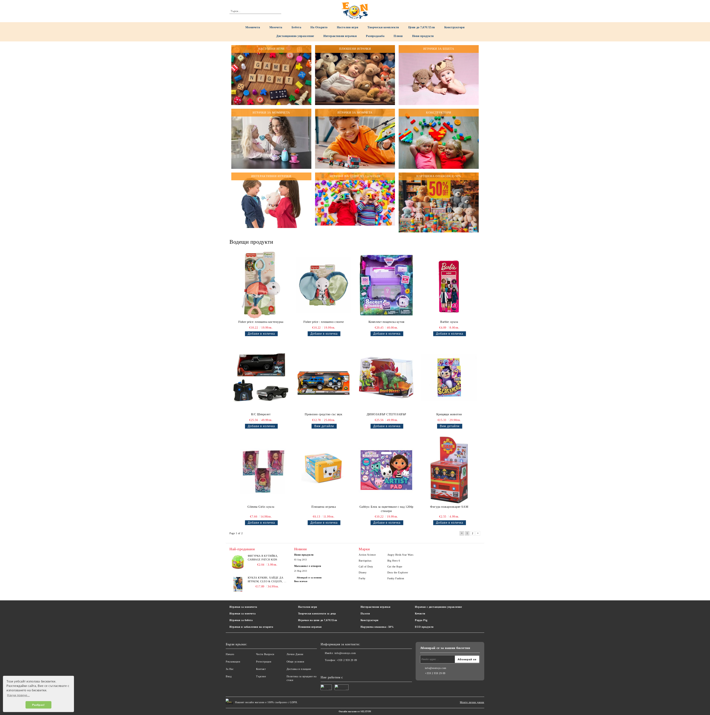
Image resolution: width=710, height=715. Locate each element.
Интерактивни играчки (340, 36)
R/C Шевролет (261, 414)
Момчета (275, 27)
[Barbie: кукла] (449, 285)
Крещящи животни (449, 414)
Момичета (252, 27)
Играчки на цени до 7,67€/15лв (317, 620)
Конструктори (454, 27)
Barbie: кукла (449, 321)
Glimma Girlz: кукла (260, 506)
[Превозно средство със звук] (323, 377)
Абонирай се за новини (309, 577)
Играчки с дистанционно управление (438, 607)
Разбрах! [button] (38, 704)
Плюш (398, 36)
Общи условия (295, 661)
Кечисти (420, 613)
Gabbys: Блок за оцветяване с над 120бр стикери (386, 509)
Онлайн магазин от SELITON (355, 711)
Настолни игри (347, 27)
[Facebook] (324, 668)
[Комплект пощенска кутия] (386, 285)
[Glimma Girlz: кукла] (261, 470)
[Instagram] (332, 668)
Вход (228, 676)
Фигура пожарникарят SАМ (449, 506)
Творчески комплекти (383, 27)
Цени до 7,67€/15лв (421, 27)
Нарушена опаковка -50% (377, 627)
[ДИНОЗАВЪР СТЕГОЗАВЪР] (386, 377)
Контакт (261, 669)
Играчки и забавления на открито (251, 627)
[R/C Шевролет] (261, 377)
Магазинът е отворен (307, 566)
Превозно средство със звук (323, 414)
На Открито (319, 27)
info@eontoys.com (345, 653)
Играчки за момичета (243, 607)
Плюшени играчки (310, 627)
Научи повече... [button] (18, 695)
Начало (230, 654)
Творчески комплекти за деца (317, 613)
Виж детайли (324, 426)
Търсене (261, 676)
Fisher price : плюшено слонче (323, 321)
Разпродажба (375, 36)
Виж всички (300, 581)
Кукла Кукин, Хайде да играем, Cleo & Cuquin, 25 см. (267, 579)
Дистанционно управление (295, 36)
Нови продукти (423, 36)
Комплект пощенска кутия (386, 321)
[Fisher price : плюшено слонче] (323, 285)
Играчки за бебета (241, 620)
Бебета (296, 27)
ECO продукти (424, 627)
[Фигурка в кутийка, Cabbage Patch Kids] (237, 562)
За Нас (230, 669)
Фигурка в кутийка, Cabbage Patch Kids (263, 558)
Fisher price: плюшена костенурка (260, 321)
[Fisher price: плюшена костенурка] (261, 285)
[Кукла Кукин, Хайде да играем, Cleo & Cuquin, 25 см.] (237, 584)
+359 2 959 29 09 (347, 660)
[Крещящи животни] (449, 377)
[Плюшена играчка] (323, 470)
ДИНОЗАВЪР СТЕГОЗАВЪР (386, 414)
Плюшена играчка (323, 506)
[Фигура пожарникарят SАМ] (449, 470)
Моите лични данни (472, 702)
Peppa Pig (421, 620)
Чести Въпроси (265, 654)
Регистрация (263, 661)
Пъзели (365, 613)
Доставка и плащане (299, 669)
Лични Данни (295, 654)
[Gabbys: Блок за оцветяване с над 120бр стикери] (386, 470)
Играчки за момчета (242, 613)
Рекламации (233, 661)
